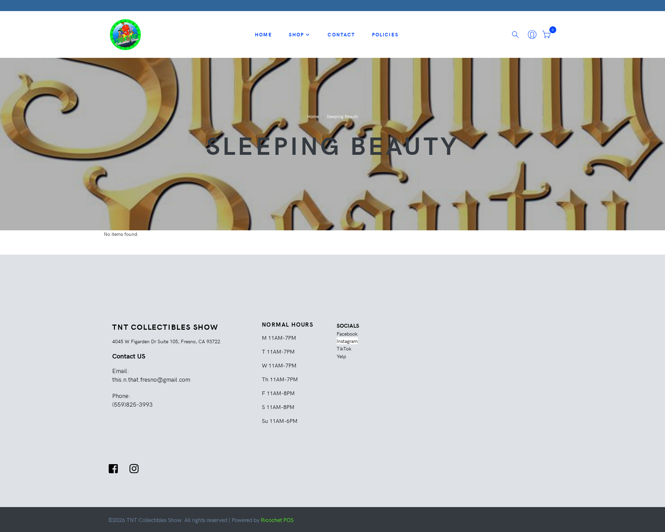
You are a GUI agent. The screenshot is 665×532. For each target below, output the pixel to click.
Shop (296, 34)
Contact (341, 34)
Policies (385, 34)
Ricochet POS (277, 519)
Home (263, 34)
